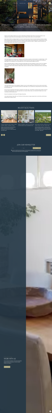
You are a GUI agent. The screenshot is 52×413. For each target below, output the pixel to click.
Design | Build (16, 3)
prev (2, 135)
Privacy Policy (26, 151)
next (4, 135)
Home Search (39, 3)
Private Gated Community (31, 3)
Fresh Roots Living (22, 3)
